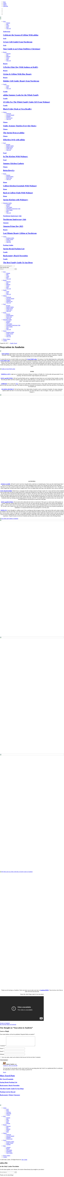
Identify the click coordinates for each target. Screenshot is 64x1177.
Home (4, 173)
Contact (5, 340)
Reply (4, 1072)
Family (5, 84)
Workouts (8, 113)
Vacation (8, 240)
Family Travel (9, 239)
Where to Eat (9, 147)
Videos (5, 4)
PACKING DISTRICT (8, 389)
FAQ (7, 1109)
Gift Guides (9, 207)
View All (8, 28)
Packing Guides (10, 238)
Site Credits (24, 1159)
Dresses (8, 1123)
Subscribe (5, 6)
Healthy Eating (10, 145)
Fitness (5, 112)
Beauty (5, 52)
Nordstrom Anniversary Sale (13, 208)
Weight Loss (9, 117)
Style (4, 21)
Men (7, 24)
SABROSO (4, 383)
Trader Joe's (9, 148)
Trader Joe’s (9, 309)
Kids (7, 27)
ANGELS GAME (5, 484)
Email (2, 1051)
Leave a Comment (5, 1023)
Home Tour (9, 178)
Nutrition (8, 116)
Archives (8, 1112)
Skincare (8, 53)
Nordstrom (9, 1151)
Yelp (17, 383)
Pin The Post (3, 1024)
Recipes (8, 144)
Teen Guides (9, 210)
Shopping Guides (7, 203)
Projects (8, 175)
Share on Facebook (11, 1024)
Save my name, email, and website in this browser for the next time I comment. (21, 1057)
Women (8, 23)
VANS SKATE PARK (6, 491)
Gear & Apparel (10, 115)
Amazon (8, 204)
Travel (4, 236)
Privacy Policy (6, 339)
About (4, 3)
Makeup (8, 56)
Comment (3, 1045)
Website (2, 1054)
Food (4, 143)
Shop (4, 2)
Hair (7, 55)
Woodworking (9, 176)
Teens (7, 25)
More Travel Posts (7, 1076)
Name (2, 1048)
